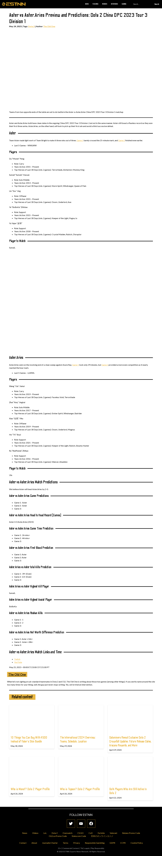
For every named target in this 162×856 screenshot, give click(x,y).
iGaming (124, 4)
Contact (22, 843)
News (87, 4)
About (34, 843)
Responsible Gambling (95, 843)
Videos (35, 833)
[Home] (14, 4)
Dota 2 (31, 26)
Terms (65, 843)
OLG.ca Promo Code (58, 836)
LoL (45, 833)
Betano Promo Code (131, 833)
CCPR (123, 843)
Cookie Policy (137, 843)
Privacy (76, 843)
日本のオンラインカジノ (102, 836)
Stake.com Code (79, 836)
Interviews (114, 4)
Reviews (104, 4)
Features (95, 4)
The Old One (49, 26)
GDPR (112, 843)
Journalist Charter (50, 843)
